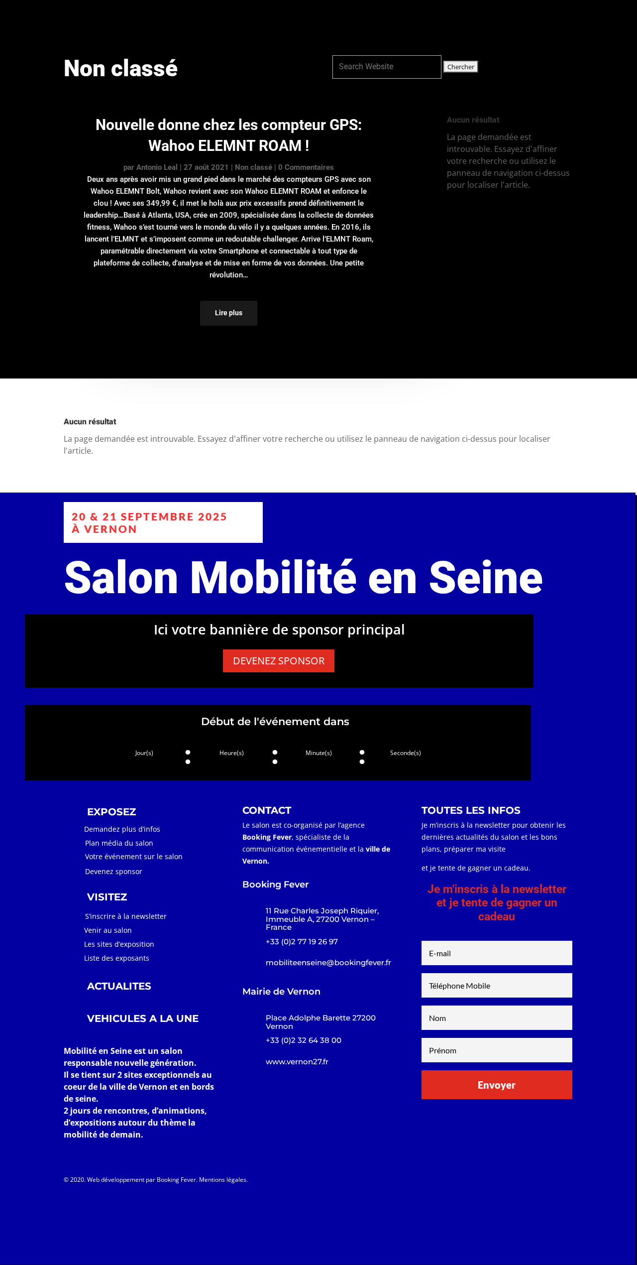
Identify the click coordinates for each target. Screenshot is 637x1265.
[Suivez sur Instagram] (462, 1182)
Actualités (496, 26)
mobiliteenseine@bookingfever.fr (328, 962)
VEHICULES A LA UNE (143, 1018)
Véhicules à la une (565, 26)
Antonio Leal (157, 167)
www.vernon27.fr (297, 1061)
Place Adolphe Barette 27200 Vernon (321, 1022)
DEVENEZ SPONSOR (278, 660)
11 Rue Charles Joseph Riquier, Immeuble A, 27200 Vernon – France (322, 919)
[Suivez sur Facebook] (442, 1182)
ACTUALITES (119, 986)
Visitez (450, 26)
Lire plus (228, 313)
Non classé (253, 167)
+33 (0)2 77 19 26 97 (302, 941)
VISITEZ (107, 897)
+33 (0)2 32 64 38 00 (303, 1040)
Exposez (409, 26)
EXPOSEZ (111, 812)
